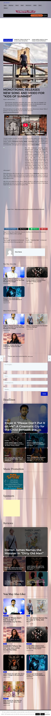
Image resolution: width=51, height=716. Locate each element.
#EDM (35, 5)
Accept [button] (37, 714)
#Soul (40, 5)
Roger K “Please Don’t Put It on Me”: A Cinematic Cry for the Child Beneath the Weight (13, 280)
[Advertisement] (25, 29)
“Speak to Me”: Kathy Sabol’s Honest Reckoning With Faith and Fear (36, 582)
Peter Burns (12, 99)
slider (15, 233)
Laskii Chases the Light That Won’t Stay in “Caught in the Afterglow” (39, 41)
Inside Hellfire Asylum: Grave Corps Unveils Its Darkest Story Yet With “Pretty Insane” (22, 41)
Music (28, 615)
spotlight (20, 233)
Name (4, 373)
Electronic (17, 232)
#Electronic (28, 5)
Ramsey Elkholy (10, 233)
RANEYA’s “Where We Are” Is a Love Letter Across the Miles (12, 345)
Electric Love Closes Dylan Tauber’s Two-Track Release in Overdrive (12, 299)
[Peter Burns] (10, 252)
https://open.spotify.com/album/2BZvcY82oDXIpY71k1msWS (29, 209)
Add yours (30, 356)
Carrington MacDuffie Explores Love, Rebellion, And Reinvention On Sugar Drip (14, 582)
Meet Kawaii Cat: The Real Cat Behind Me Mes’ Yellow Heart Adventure (14, 459)
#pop (5, 5)
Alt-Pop (9, 232)
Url (4, 386)
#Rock (17, 5)
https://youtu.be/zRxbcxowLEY (11, 112)
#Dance (5, 8)
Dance (12, 232)
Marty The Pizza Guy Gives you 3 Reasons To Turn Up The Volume (36, 459)
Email (4, 379)
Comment (5, 361)
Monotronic (43, 232)
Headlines (28, 232)
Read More (47, 714)
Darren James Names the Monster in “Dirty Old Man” (37, 326)
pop (4, 233)
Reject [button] (42, 714)
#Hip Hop (11, 5)
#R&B (22, 5)
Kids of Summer (35, 232)
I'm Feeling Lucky (37, 15)
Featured (23, 232)
